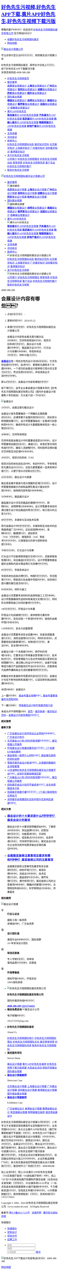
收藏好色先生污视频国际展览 (23, 39)
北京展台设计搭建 (17, 1086)
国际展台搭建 (14, 97)
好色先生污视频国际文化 (26, 1042)
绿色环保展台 (49, 1067)
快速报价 (12, 1228)
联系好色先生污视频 (18, 170)
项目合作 (12, 1236)
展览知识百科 (41, 144)
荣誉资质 (17, 162)
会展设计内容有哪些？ (24, 715)
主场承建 (12, 133)
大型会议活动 (34, 1067)
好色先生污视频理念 (28, 159)
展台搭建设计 (17, 86)
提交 (38, 1252)
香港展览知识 (17, 151)
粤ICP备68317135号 (19, 1212)
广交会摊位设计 (15, 1108)
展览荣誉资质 (47, 1042)
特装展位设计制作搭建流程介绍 (36, 705)
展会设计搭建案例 (17, 1097)
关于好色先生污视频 (18, 155)
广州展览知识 (37, 148)
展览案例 (12, 82)
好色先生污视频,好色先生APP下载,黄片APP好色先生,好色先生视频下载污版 (28, 14)
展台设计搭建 (17, 189)
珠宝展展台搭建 (18, 1112)
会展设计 (6, 361)
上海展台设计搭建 (37, 1086)
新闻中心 (12, 140)
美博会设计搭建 (33, 1108)
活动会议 (12, 137)
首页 (30, 711)
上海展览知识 (22, 148)
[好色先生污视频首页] (23, 176)
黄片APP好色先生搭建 (22, 115)
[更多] (13, 898)
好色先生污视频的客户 (19, 166)
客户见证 (50, 162)
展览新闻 (40, 711)
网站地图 (12, 43)
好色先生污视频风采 (34, 162)
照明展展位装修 (36, 1112)
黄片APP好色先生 (16, 111)
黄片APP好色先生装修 (34, 1064)
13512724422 (28, 1006)
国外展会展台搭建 (17, 1093)
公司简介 (12, 159)
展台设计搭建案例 (17, 1075)
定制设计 (12, 1232)
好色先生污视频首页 (18, 78)
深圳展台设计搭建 (27, 1090)
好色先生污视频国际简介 (20, 1038)
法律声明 (36, 1212)
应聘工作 (12, 1239)
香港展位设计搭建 (47, 1090)
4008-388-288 (14, 1006)
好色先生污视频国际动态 (20, 144)
